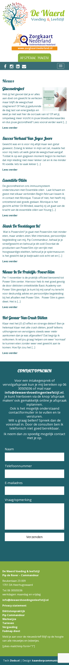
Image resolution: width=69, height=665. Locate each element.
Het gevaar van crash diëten (24, 317)
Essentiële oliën (14, 180)
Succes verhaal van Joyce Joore (27, 138)
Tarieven (8, 623)
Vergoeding (9, 627)
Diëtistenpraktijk (13, 611)
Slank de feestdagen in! (21, 226)
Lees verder (9, 127)
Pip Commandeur (13, 615)
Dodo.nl (15, 660)
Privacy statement (14, 605)
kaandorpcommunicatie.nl (49, 660)
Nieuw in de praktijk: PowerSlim (28, 271)
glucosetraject (13, 88)
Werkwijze (9, 619)
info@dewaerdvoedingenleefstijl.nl (34, 392)
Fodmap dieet (11, 631)
